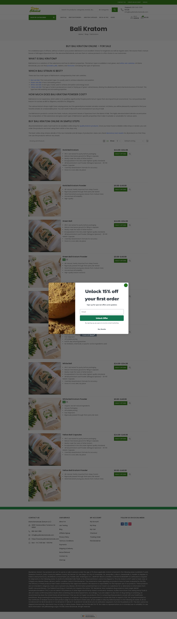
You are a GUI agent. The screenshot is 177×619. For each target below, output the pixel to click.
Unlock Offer (102, 318)
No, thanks (102, 329)
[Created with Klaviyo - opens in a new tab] (88, 335)
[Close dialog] (126, 285)
